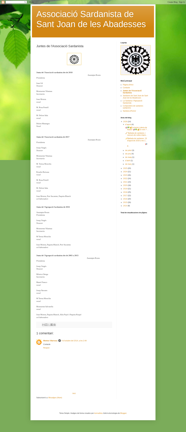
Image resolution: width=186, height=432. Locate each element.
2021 (125, 182)
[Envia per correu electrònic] (43, 324)
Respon (46, 348)
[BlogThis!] (46, 324)
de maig (128, 157)
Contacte (126, 88)
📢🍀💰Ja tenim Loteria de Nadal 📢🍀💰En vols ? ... (136, 129)
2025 (125, 168)
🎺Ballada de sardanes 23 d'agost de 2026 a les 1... (136, 139)
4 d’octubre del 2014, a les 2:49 (74, 341)
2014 (125, 206)
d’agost (128, 124)
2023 (125, 175)
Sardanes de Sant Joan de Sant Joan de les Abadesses (135, 97)
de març (128, 164)
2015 (125, 202)
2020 (125, 185)
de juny (128, 154)
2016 (125, 199)
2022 (125, 178)
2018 (125, 192)
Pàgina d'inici (128, 85)
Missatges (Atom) (55, 398)
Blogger (123, 413)
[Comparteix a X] (49, 324)
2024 (125, 172)
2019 (125, 189)
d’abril (128, 161)
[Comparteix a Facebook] (51, 324)
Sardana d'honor (129, 111)
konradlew (98, 413)
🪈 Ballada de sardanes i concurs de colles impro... (136, 134)
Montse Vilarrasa (50, 341)
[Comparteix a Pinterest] (54, 324)
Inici (74, 393)
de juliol (128, 150)
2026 (125, 122)
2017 (125, 196)
